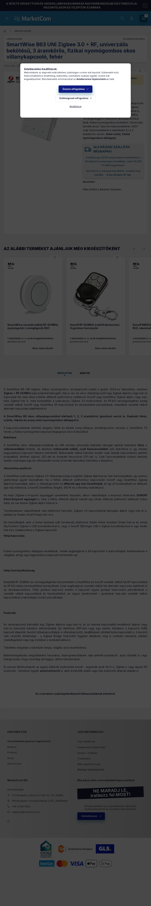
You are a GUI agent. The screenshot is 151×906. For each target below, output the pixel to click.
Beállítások (76, 106)
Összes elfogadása (73, 89)
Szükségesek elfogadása (73, 98)
